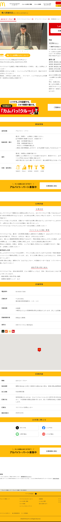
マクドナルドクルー (24, 19)
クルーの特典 (37, 4)
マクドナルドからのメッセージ (15, 4)
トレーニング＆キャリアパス (47, 4)
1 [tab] (20, 51)
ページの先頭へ (29, 493)
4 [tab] (27, 51)
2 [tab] (22, 51)
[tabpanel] (23, 36)
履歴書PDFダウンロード (26, 476)
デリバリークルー (41, 19)
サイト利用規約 (24, 513)
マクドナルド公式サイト (5, 513)
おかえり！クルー (7, 19)
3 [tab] (25, 51)
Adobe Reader (56, 478)
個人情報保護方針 (16, 513)
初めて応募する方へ (43, 503)
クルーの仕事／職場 (27, 4)
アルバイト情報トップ (5, 498)
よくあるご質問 (42, 501)
